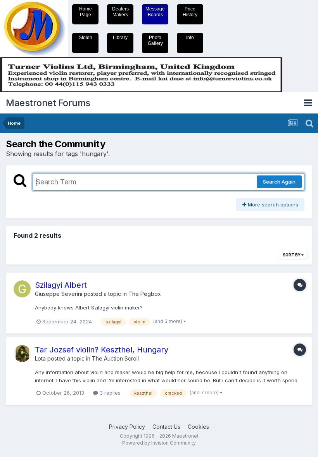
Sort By (292, 255)
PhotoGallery (155, 40)
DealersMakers (120, 11)
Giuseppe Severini (58, 293)
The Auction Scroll (115, 358)
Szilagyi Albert (61, 285)
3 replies (109, 393)
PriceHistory (190, 11)
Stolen (85, 37)
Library (120, 37)
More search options (272, 204)
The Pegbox (144, 293)
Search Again (279, 182)
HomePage (85, 11)
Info (190, 37)
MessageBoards (155, 11)
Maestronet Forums (48, 102)
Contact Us (166, 426)
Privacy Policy (127, 426)
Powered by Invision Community (159, 443)
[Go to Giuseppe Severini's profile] (22, 288)
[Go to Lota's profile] (22, 353)
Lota (40, 358)
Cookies (198, 426)
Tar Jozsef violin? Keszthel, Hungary (101, 349)
